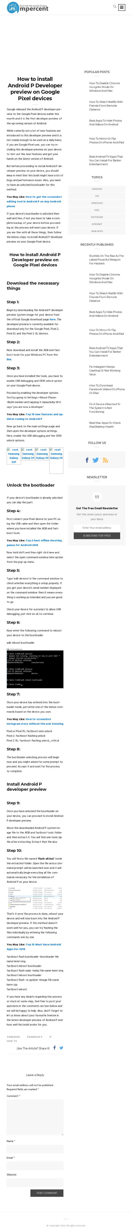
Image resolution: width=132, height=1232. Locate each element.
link (9, 359)
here (53, 319)
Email (11, 1158)
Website (11, 1175)
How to (12, 1041)
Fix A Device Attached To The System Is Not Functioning (104, 407)
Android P (35, 1037)
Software (97, 217)
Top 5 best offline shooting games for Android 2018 (34, 543)
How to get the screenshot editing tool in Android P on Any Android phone (34, 202)
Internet (97, 224)
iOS (97, 196)
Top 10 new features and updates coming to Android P (35, 416)
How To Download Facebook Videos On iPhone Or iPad (107, 389)
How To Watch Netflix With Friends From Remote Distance (106, 105)
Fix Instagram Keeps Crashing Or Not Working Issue (104, 370)
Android (14, 1037)
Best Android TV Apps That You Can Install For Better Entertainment (106, 160)
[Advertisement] (66, 41)
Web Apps (97, 231)
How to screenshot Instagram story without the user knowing (35, 721)
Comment (13, 1096)
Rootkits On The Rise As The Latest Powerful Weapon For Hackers (106, 259)
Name (11, 1141)
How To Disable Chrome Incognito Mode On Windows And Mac (104, 87)
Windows (97, 203)
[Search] (115, 6)
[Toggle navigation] (121, 7)
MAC (97, 210)
